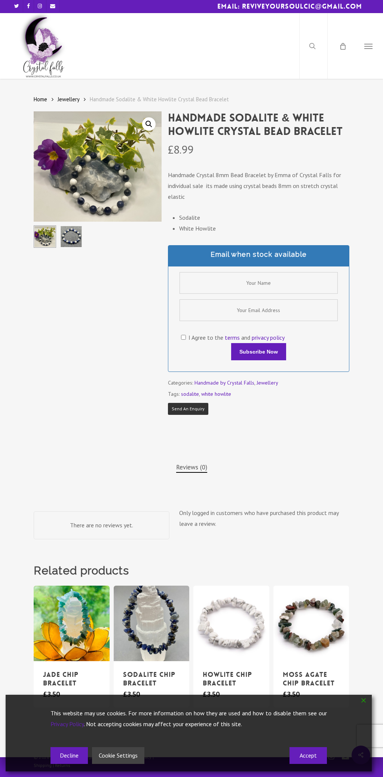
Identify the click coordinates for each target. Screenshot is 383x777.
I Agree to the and (236, 337)
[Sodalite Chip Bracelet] (152, 624)
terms (232, 337)
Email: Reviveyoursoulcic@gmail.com (289, 6)
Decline (69, 755)
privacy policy (268, 337)
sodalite (190, 394)
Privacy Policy (67, 724)
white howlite (216, 394)
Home (40, 99)
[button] (368, 46)
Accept (308, 755)
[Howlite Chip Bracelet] (231, 624)
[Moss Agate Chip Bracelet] (311, 624)
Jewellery (68, 99)
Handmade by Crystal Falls (224, 382)
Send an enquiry (188, 408)
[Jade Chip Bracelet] (72, 624)
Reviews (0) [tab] (191, 467)
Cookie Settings (118, 755)
